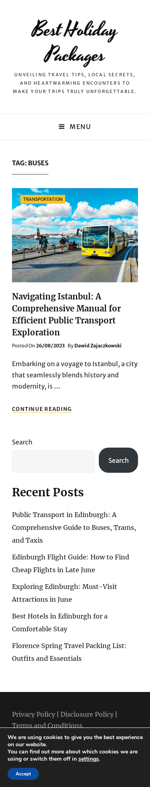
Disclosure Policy (87, 714)
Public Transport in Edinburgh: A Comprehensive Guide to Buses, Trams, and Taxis (74, 527)
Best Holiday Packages (75, 42)
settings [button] (88, 759)
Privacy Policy (33, 714)
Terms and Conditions (47, 726)
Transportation (42, 199)
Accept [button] (23, 774)
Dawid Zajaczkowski (98, 346)
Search (22, 442)
